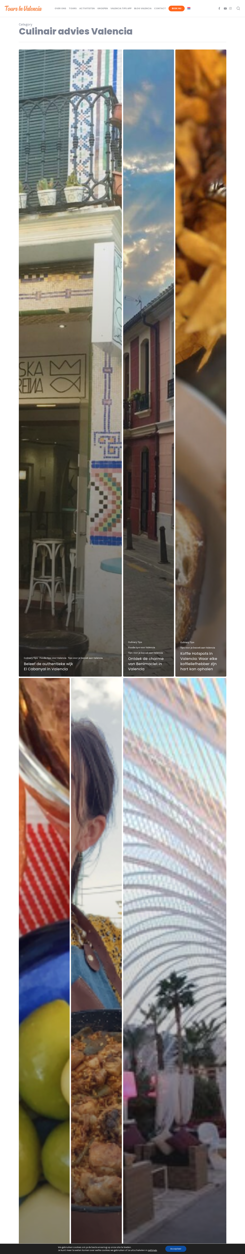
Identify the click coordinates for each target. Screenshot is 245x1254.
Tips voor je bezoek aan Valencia (85, 658)
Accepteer (175, 1248)
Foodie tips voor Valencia (53, 658)
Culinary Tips (31, 658)
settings (152, 1250)
